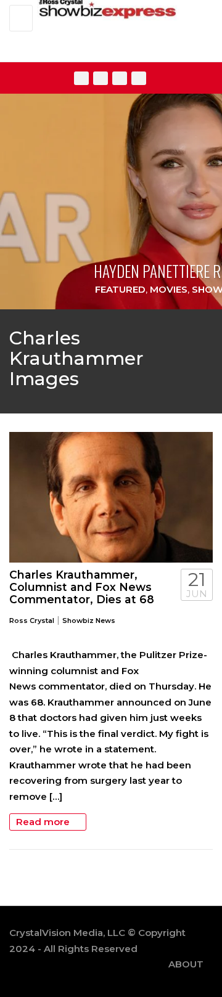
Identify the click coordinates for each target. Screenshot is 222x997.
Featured (120, 289)
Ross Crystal (31, 620)
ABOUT (186, 964)
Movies (168, 289)
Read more (44, 822)
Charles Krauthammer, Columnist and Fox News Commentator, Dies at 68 (81, 586)
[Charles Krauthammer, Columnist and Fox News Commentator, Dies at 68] (111, 497)
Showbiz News (88, 620)
